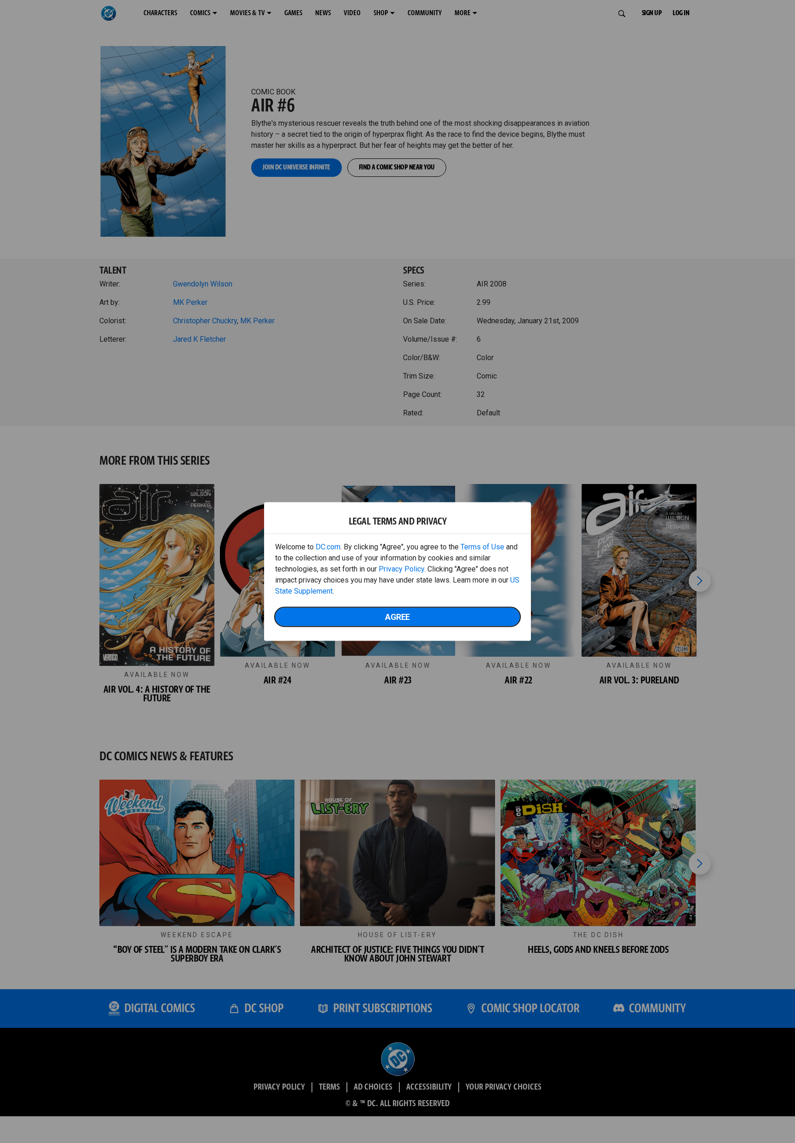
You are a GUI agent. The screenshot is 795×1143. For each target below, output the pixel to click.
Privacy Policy (401, 569)
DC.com (328, 546)
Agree (397, 617)
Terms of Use (482, 546)
